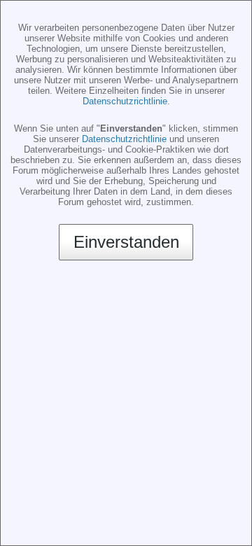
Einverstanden (126, 241)
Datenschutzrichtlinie (125, 101)
